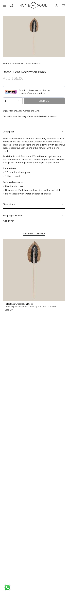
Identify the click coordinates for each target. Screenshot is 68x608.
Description (9, 131)
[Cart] (63, 5)
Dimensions (9, 204)
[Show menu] (4, 5)
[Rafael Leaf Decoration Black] (34, 270)
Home (6, 63)
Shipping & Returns (13, 215)
